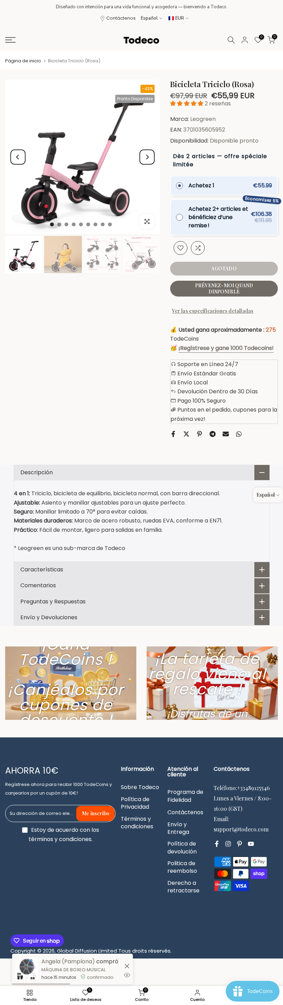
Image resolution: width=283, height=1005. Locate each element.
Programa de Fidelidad (185, 796)
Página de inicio (23, 61)
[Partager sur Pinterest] (199, 434)
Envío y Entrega (178, 828)
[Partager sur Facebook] (173, 434)
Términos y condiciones (137, 822)
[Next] (147, 157)
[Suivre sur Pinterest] (239, 844)
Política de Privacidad (135, 803)
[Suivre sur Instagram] (228, 844)
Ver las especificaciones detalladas (212, 311)
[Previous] (18, 157)
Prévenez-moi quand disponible (224, 288)
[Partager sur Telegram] (212, 434)
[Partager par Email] (226, 434)
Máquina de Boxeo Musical (73, 969)
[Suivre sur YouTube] (251, 844)
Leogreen (203, 119)
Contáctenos (121, 18)
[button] (187, 103)
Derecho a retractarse (183, 886)
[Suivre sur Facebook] (217, 844)
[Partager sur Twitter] (186, 434)
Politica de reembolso (182, 867)
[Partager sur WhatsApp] (239, 434)
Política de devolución (182, 847)
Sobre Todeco (140, 787)
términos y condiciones (60, 839)
